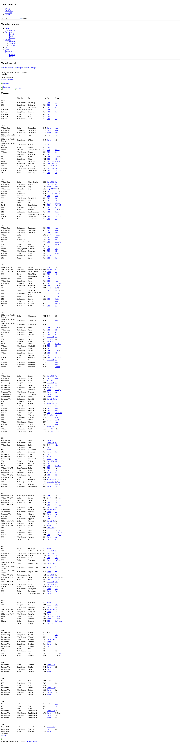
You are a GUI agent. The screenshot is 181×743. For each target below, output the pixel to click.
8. (58, 293)
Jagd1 (51, 482)
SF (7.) (57, 150)
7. (60, 170)
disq (60, 161)
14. (59, 484)
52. (56, 251)
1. (56, 103)
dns (56, 128)
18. (56, 200)
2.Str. (57, 616)
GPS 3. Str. (50, 163)
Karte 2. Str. (51, 399)
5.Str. (57, 466)
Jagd (51, 193)
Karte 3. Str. (51, 509)
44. (56, 184)
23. (56, 519)
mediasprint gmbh (32, 741)
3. (56, 112)
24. (60, 357)
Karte (49, 128)
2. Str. (57, 157)
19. (56, 454)
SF (48, 150)
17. (56, 704)
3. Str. (57, 191)
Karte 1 (49, 269)
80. (60, 616)
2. (56, 109)
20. (58, 253)
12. (56, 406)
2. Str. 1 (49, 267)
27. (56, 475)
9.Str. (57, 357)
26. (61, 191)
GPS (48, 103)
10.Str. (57, 170)
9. (56, 154)
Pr (47, 193)
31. (56, 152)
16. (59, 203)
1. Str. (57, 560)
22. (56, 147)
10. (56, 163)
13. (61, 413)
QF (50, 189)
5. (56, 182)
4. (56, 105)
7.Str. (57, 205)
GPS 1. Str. (50, 528)
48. (56, 558)
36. (56, 249)
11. (56, 159)
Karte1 (49, 623)
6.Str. (57, 161)
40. (61, 655)
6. (60, 157)
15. (56, 203)
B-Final (60, 532)
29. (56, 330)
